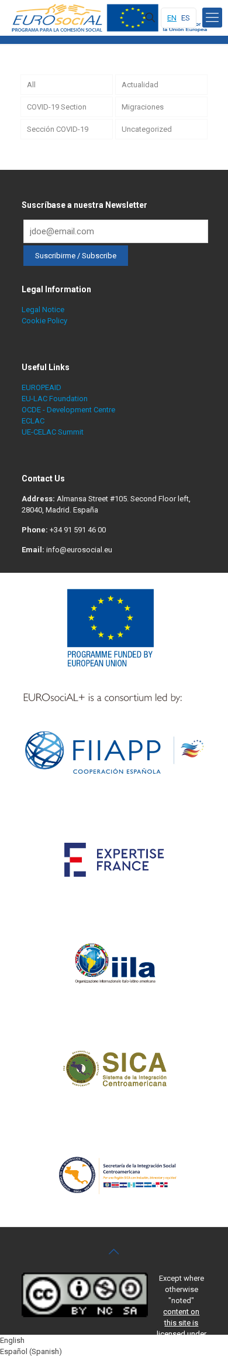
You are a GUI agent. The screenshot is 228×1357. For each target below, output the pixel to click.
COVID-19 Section (57, 106)
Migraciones (143, 106)
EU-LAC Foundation (55, 398)
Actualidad (140, 84)
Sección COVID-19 (57, 129)
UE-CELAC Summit (53, 432)
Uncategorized (147, 129)
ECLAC (33, 420)
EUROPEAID (41, 387)
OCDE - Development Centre (68, 409)
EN (172, 17)
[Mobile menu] (212, 18)
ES (185, 17)
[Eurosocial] (111, 17)
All (31, 84)
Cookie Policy (44, 320)
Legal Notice (43, 309)
